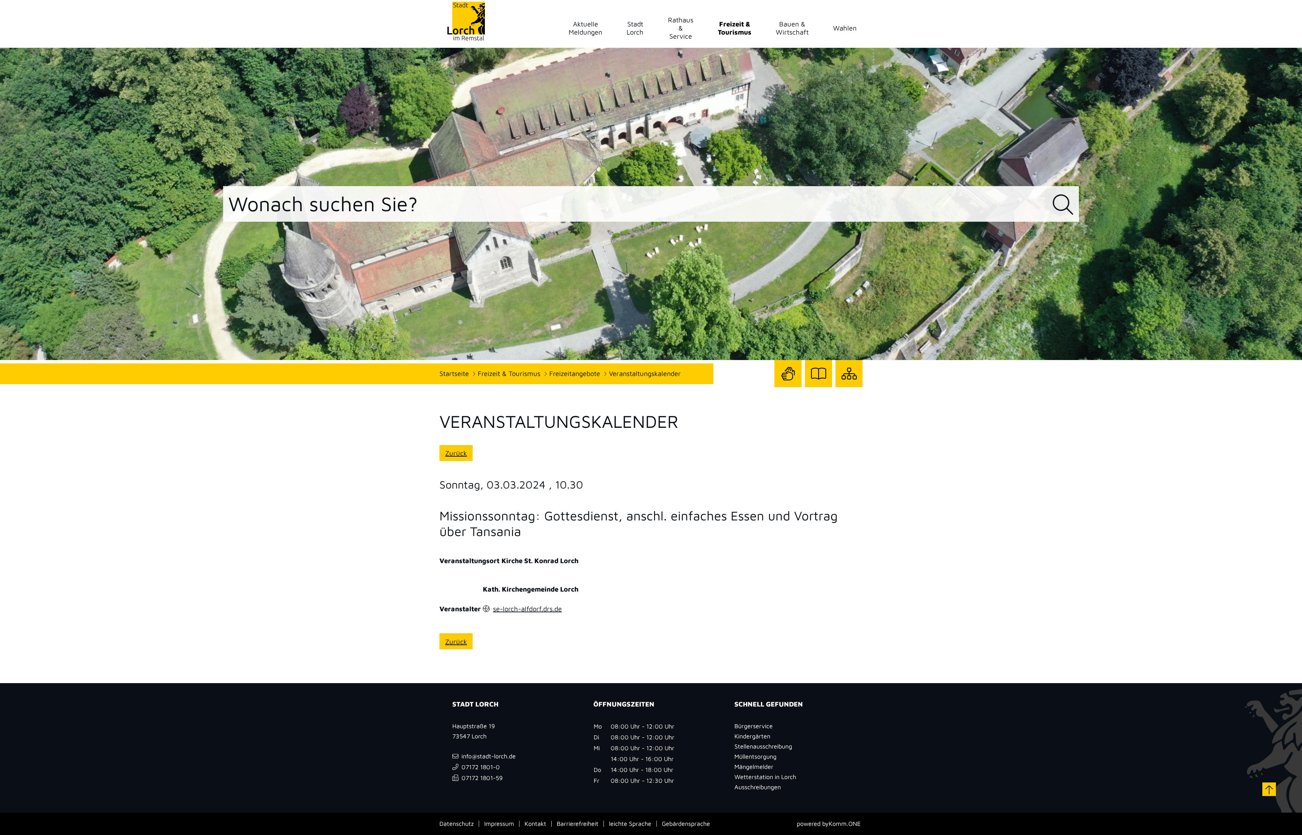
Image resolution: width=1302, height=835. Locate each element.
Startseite (454, 373)
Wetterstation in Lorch (765, 776)
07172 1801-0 (480, 767)
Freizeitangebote (574, 373)
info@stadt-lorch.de (488, 756)
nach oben (1269, 789)
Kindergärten (752, 736)
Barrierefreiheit (577, 824)
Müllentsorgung (755, 756)
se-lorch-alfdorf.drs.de (527, 609)
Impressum (499, 824)
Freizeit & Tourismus (509, 373)
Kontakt (535, 824)
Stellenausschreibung (763, 746)
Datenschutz (456, 824)
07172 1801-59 (482, 777)
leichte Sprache (630, 824)
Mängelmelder (753, 766)
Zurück (456, 453)
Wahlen (844, 28)
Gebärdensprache (686, 824)
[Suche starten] (1063, 204)
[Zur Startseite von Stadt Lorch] (466, 21)
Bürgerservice (753, 726)
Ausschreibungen (757, 787)
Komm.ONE (845, 823)
